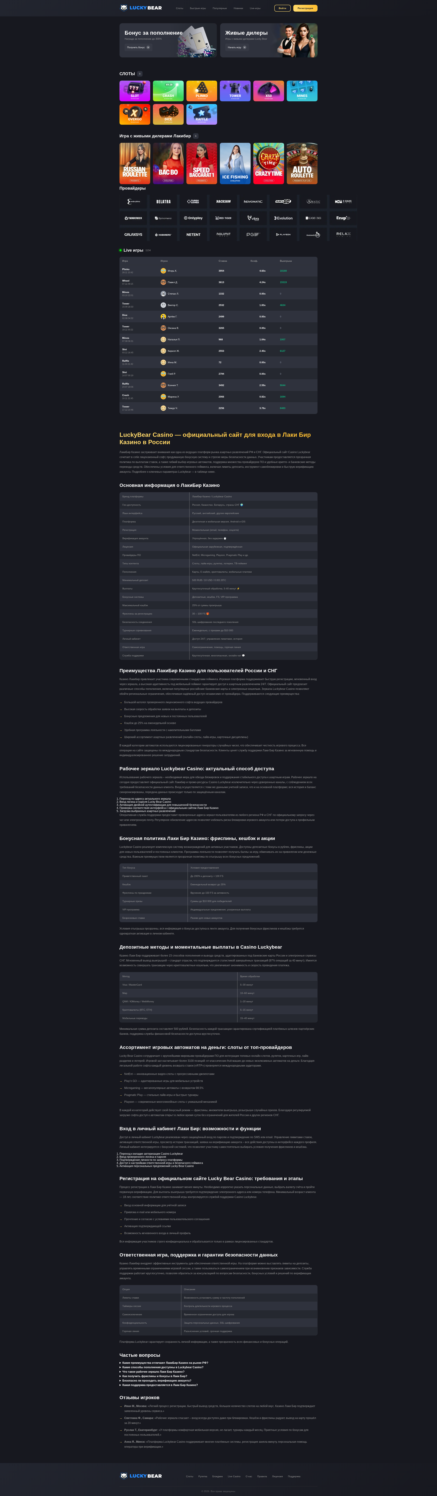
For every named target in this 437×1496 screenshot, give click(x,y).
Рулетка (202, 1476)
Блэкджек (217, 1476)
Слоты (179, 8)
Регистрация (305, 8)
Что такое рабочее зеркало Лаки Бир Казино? (153, 1371)
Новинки (238, 8)
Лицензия (277, 1476)
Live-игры (255, 8)
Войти (282, 8)
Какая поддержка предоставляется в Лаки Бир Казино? (160, 1385)
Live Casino (234, 1476)
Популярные (220, 8)
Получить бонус (136, 47)
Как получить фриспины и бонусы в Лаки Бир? (154, 1376)
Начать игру (234, 47)
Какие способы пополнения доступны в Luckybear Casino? (162, 1367)
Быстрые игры (198, 8)
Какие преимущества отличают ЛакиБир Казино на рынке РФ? (165, 1362)
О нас (249, 1476)
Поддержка (294, 1476)
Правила (262, 1476)
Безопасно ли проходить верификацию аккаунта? (156, 1380)
